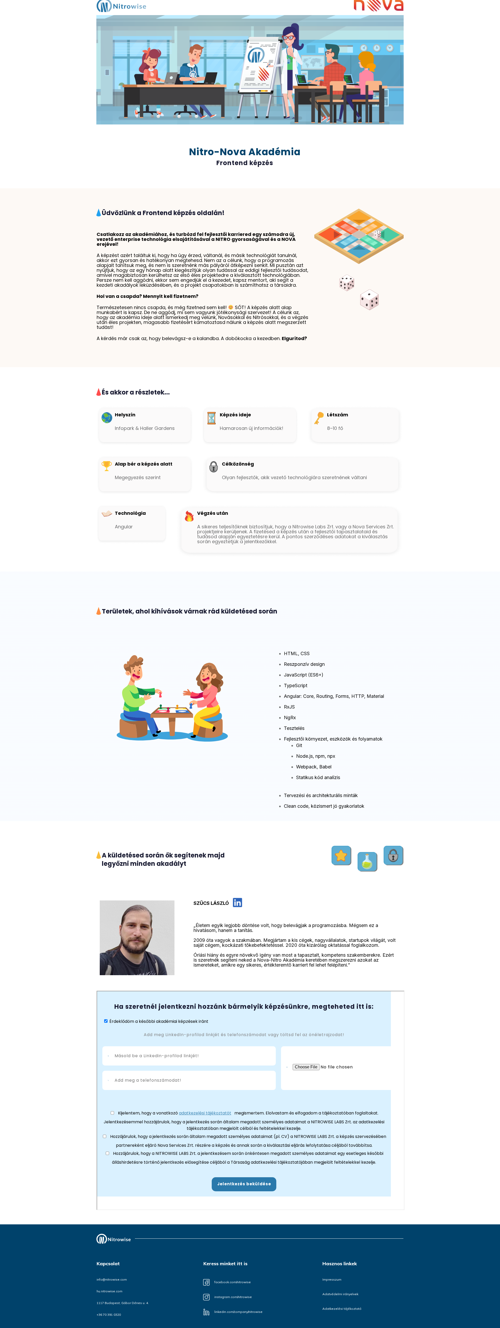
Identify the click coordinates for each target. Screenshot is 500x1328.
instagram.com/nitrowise (233, 1297)
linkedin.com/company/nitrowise (238, 1312)
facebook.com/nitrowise (232, 1282)
